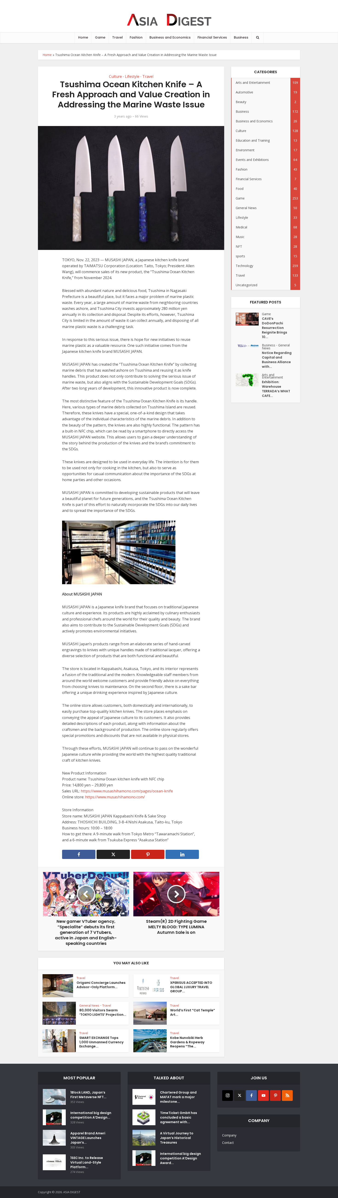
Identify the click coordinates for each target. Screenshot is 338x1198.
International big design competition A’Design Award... (180, 1158)
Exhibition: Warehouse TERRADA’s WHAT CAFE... (276, 389)
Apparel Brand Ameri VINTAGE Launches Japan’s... (87, 1138)
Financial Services (212, 37)
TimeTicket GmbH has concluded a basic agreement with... (178, 1117)
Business (241, 37)
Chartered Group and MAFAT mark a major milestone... (178, 1097)
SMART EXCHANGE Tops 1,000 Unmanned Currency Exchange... (101, 1042)
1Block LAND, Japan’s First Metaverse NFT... (88, 1094)
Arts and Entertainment (272, 376)
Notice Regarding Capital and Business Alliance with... (277, 360)
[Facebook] (251, 1095)
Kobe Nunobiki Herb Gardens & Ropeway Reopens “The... (187, 1042)
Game (100, 37)
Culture (115, 76)
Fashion (136, 37)
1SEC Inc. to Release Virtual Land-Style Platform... (86, 1162)
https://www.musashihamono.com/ (115, 797)
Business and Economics (170, 37)
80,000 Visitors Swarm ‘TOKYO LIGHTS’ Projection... (102, 1012)
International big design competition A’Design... (90, 1115)
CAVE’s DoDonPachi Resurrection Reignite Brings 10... (274, 327)
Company (229, 1135)
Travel (117, 37)
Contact (228, 1142)
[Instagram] (227, 1095)
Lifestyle (132, 76)
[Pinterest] (275, 1095)
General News (89, 1005)
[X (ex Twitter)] (239, 1095)
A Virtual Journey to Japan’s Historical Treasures (176, 1138)
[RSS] (287, 1095)
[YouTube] (263, 1095)
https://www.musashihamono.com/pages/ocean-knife (127, 791)
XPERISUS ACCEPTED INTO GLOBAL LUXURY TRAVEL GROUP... (191, 987)
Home (83, 37)
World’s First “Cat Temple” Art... (192, 1012)
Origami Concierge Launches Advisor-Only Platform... (101, 984)
